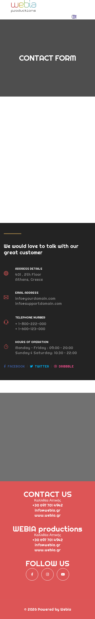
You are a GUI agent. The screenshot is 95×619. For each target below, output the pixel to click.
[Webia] (24, 11)
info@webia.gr (48, 510)
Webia (65, 609)
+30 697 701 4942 (47, 505)
